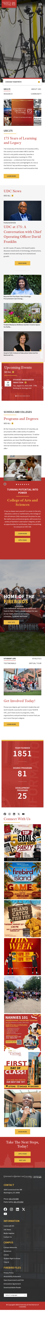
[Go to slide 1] (16, 484)
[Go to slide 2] (18, 484)
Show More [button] (22, 1132)
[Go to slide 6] (26, 484)
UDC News (7, 1229)
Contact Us (8, 1237)
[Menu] (40, 4)
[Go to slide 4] (22, 484)
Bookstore (7, 1251)
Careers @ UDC (9, 1226)
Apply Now (22, 540)
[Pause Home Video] (21, 74)
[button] (22, 842)
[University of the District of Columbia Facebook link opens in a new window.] (5, 815)
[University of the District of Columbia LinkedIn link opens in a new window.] (14, 815)
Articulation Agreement (12, 1284)
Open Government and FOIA (14, 1280)
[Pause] (5, 484)
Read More (22, 263)
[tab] (8, 90)
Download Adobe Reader (12, 1287)
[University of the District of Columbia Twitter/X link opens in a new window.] (18, 815)
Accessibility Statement (12, 1276)
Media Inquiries (9, 1233)
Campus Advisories (10, 1247)
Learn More (11, 176)
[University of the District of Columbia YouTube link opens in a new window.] (23, 815)
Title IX (6, 1262)
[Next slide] (43, 387)
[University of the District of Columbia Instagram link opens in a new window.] (9, 815)
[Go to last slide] (2, 387)
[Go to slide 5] (24, 484)
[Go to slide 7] (28, 484)
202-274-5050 (18, 1202)
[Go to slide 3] (20, 484)
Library (6, 1255)
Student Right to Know (12, 1258)
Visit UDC (22, 1160)
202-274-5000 (14, 1199)
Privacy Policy (9, 1273)
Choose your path (13, 82)
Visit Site (11, 622)
